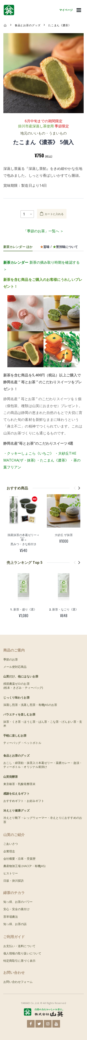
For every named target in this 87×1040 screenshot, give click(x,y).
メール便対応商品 (15, 667)
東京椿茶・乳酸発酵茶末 (19, 784)
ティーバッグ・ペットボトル (22, 743)
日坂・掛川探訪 (13, 881)
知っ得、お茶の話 (15, 924)
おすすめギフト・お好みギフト (23, 801)
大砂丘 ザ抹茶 (64, 535)
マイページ (66, 10)
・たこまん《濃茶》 (52, 460)
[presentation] (75, 488)
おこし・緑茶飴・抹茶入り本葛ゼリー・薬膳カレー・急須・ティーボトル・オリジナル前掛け (42, 765)
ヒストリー (10, 873)
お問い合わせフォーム (18, 982)
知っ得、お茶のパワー (18, 902)
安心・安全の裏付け (16, 909)
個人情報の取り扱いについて (22, 953)
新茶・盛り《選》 (23, 609)
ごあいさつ (10, 844)
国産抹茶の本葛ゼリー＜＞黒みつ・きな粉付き (23, 539)
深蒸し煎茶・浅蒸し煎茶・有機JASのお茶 (30, 705)
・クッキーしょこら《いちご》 (28, 453)
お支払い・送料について (19, 946)
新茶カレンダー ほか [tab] (18, 246)
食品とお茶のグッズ (28, 25)
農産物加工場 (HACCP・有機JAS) (24, 866)
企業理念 (9, 851)
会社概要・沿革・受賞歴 (19, 859)
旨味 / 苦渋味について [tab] (59, 246)
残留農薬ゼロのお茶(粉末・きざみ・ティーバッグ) (23, 686)
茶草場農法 (10, 917)
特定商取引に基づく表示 (19, 961)
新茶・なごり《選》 (63, 609)
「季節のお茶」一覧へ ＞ (43, 231)
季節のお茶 (10, 659)
